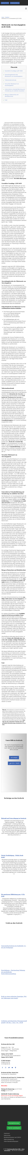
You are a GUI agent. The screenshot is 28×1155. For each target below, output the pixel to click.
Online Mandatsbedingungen (11, 1141)
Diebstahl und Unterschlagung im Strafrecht (13, 818)
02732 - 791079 (15, 763)
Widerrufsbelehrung (9, 1139)
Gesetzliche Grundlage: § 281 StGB (13, 71)
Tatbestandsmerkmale (10, 80)
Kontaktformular (14, 1123)
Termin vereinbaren (14, 1128)
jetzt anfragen (14, 757)
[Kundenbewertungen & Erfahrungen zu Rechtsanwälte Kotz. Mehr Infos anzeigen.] (14, 1118)
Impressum (7, 1133)
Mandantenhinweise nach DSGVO (12, 1137)
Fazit (6, 100)
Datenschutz (7, 1135)
